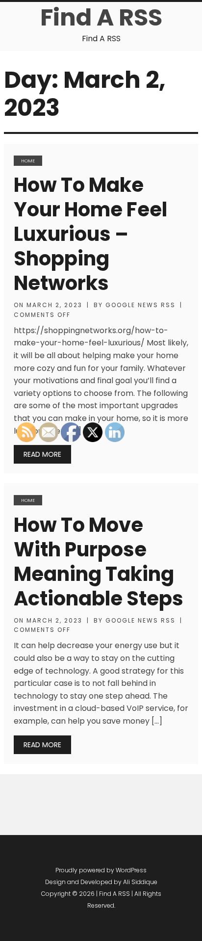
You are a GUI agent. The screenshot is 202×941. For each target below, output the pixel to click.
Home (28, 160)
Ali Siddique (140, 882)
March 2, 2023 (54, 305)
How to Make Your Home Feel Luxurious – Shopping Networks (90, 234)
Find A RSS (101, 17)
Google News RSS (140, 305)
